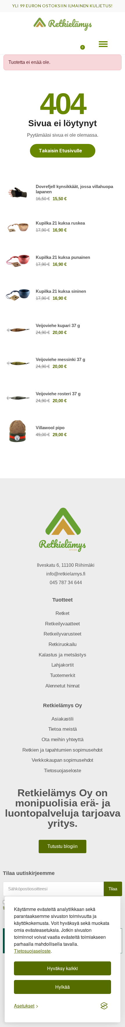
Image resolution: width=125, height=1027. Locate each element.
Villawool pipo (50, 427)
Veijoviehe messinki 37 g (60, 359)
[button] (20, 44)
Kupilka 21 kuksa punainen (63, 257)
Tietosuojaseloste (32, 950)
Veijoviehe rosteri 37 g (58, 393)
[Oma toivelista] (59, 44)
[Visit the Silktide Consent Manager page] (104, 1006)
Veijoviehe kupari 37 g (58, 325)
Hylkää (62, 986)
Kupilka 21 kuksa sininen (61, 291)
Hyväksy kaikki (62, 968)
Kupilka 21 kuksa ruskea (60, 223)
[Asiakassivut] (39, 44)
